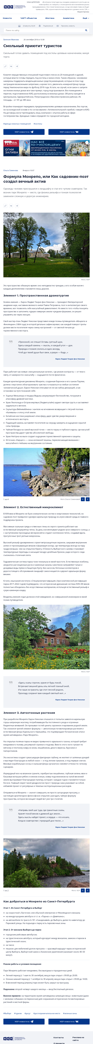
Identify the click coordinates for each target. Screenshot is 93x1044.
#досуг (28, 1013)
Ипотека (49, 18)
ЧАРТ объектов (28, 18)
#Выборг (7, 1013)
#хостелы (38, 123)
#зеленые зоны (70, 1013)
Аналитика (68, 18)
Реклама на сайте (78, 1038)
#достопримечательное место (46, 1013)
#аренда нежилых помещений (17, 123)
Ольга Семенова (10, 170)
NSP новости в (22, 132)
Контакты (59, 1037)
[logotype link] (15, 6)
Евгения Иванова (11, 39)
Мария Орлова (83, 12)
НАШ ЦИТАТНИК (33, 2)
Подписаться (48, 26)
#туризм (18, 1013)
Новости (7, 18)
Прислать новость (68, 26)
